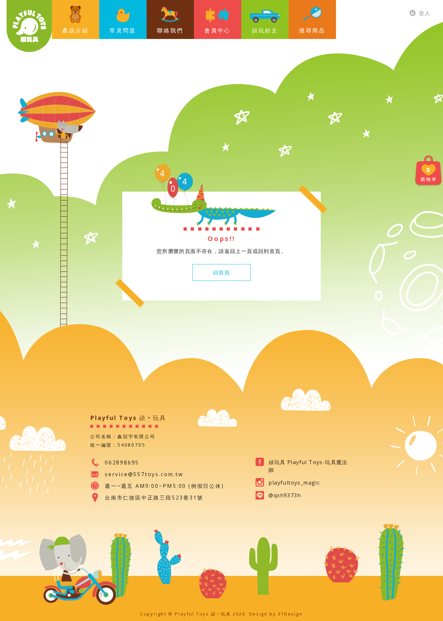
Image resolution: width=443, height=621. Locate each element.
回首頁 (221, 272)
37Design (290, 614)
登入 (423, 13)
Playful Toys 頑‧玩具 (29, 26)
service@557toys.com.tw (144, 474)
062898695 (122, 462)
